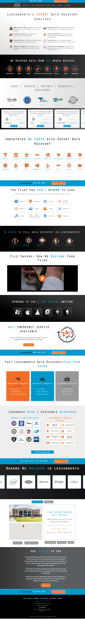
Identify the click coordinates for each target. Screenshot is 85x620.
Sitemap (59, 598)
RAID (48, 5)
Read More (5, 126)
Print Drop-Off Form (31, 542)
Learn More (29, 344)
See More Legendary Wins (42, 452)
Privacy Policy (44, 598)
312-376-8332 (34, 461)
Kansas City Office (37, 501)
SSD (32, 5)
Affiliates (36, 598)
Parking (71, 542)
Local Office (53, 598)
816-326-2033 (36, 1)
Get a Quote (17, 542)
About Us (60, 5)
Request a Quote (61, 1)
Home (24, 598)
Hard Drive (26, 5)
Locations (67, 5)
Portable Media (40, 5)
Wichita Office (49, 501)
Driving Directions (50, 542)
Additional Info (62, 542)
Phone (53, 5)
